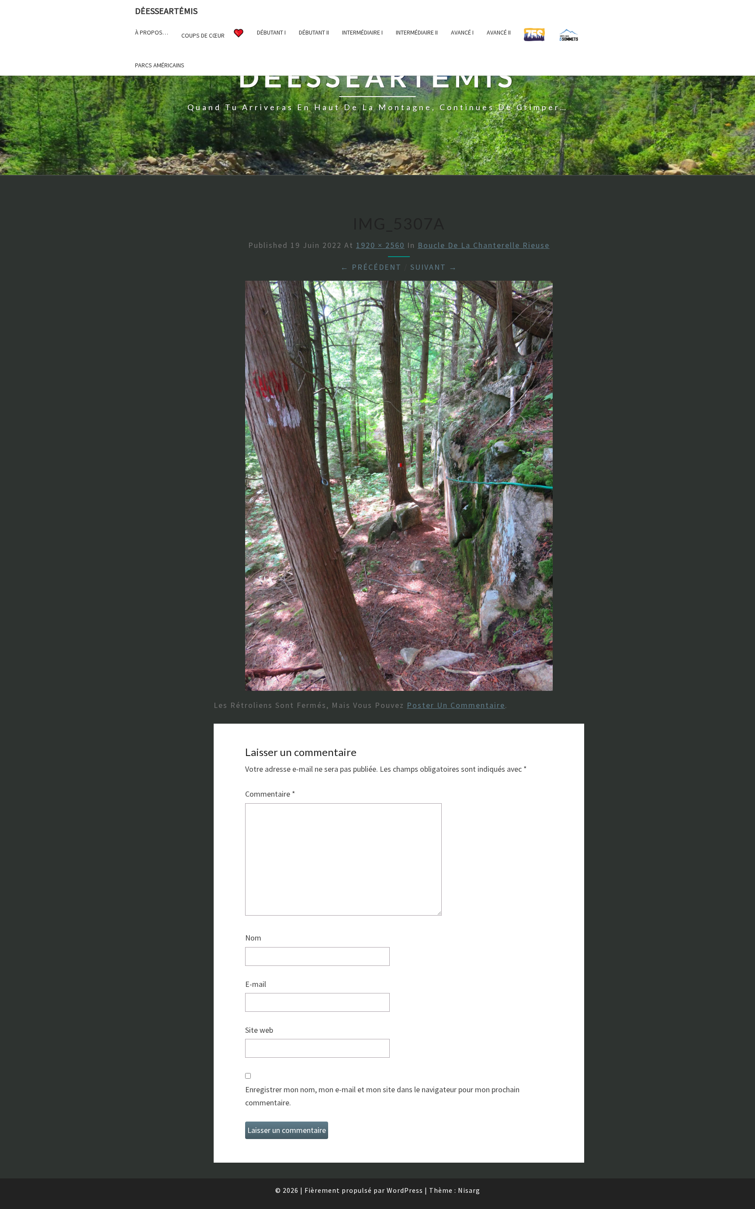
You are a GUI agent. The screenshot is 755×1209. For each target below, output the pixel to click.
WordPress (405, 1190)
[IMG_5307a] (399, 489)
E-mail (255, 984)
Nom (253, 938)
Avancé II (499, 32)
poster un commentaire (456, 705)
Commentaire (270, 794)
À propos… (151, 32)
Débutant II (314, 32)
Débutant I (271, 32)
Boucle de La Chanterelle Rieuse (484, 245)
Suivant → (433, 267)
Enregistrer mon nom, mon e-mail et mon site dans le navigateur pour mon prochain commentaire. (382, 1096)
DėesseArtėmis (166, 10)
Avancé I (462, 32)
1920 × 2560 (380, 245)
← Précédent (371, 267)
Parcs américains (159, 65)
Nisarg (469, 1190)
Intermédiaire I (362, 32)
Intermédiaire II (417, 32)
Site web (259, 1030)
